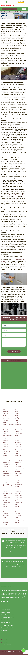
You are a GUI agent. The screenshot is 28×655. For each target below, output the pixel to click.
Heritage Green (6, 464)
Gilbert (16, 448)
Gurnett (17, 457)
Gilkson (5, 449)
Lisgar (4, 480)
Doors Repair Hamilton (15, 651)
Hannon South (18, 460)
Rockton (5, 504)
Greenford (17, 453)
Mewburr (17, 486)
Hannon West (6, 462)
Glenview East (18, 449)
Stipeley (17, 511)
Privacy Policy (4, 630)
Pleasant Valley (18, 497)
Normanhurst (18, 491)
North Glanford (18, 493)
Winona (17, 522)
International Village (20, 468)
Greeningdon (18, 455)
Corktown (5, 431)
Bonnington (6, 417)
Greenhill (5, 455)
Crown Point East (19, 433)
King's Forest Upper (8, 473)
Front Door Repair (5, 620)
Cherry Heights (18, 428)
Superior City (6, 515)
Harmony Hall (18, 462)
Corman (17, 431)
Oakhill (4, 495)
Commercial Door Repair (7, 617)
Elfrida (4, 442)
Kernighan (17, 471)
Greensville (5, 457)
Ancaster (17, 407)
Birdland (5, 415)
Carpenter (17, 422)
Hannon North (6, 460)
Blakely (16, 415)
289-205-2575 (7, 645)
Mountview (17, 489)
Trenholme (17, 517)
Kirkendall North (19, 473)
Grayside (5, 453)
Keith (16, 469)
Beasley (17, 411)
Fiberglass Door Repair (7, 625)
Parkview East (18, 495)
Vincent (17, 519)
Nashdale (5, 491)
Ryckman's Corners (7, 508)
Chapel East (6, 426)
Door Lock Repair (5, 609)
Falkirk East (6, 444)
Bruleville (17, 418)
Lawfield (17, 477)
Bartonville (5, 411)
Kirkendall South (7, 475)
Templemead (18, 515)
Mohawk (17, 488)
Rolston (17, 504)
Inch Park (5, 468)
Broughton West (7, 418)
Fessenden (5, 446)
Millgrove (5, 488)
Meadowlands (18, 484)
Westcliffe (5, 522)
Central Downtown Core (9, 424)
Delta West (5, 437)
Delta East (17, 435)
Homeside (5, 466)
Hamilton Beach (7, 459)
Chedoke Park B (7, 428)
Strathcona (5, 513)
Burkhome (17, 420)
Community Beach (7, 429)
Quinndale (5, 499)
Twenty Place (6, 519)
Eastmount (5, 440)
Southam (5, 510)
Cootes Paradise (19, 429)
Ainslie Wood (6, 406)
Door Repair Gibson (8, 11)
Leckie (4, 479)
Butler (4, 422)
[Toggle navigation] (24, 9)
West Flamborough (19, 520)
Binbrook (17, 413)
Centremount (18, 424)
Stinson (5, 511)
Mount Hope (6, 489)
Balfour (4, 409)
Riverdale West (18, 502)
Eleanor (17, 440)
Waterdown (6, 520)
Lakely (16, 475)
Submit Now (14, 351)
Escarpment (18, 442)
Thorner (5, 517)
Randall (5, 500)
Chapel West (18, 426)
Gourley (17, 451)
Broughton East (19, 417)
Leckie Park (18, 479)
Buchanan (5, 420)
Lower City (17, 480)
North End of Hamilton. (8, 493)
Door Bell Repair (5, 607)
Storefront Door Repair (7, 627)
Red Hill (17, 500)
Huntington (18, 466)
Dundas (5, 438)
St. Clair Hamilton (19, 510)
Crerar (4, 433)
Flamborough (18, 446)
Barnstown (17, 409)
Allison (4, 407)
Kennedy (5, 471)
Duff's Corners (18, 437)
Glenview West (6, 451)
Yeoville (5, 524)
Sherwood (17, 508)
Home (2, 11)
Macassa (5, 482)
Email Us (6, 642)
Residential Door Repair (7, 614)
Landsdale (5, 477)
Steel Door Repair (5, 612)
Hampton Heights (19, 459)
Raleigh (17, 499)
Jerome (5, 469)
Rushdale (17, 506)
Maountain (17, 482)
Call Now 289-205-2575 (9, 9)
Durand (16, 438)
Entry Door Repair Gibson (18, 11)
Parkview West (6, 497)
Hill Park (17, 464)
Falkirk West (18, 444)
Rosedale (5, 506)
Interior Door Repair (6, 622)
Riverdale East (6, 502)
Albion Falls (18, 406)
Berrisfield (5, 413)
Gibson (4, 448)
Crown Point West (7, 435)
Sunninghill (17, 513)
